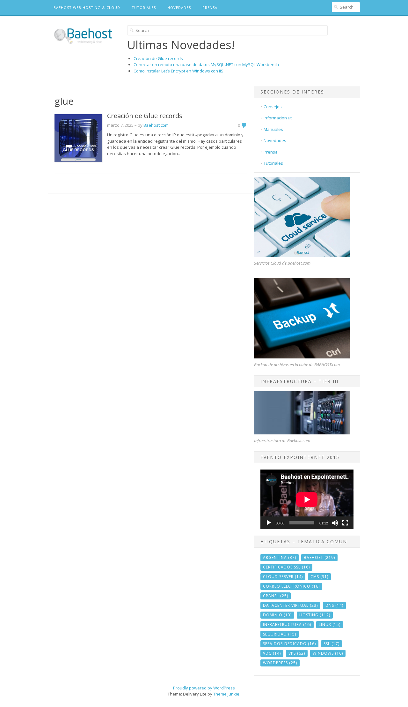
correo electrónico (291, 586)
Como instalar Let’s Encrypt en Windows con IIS (178, 71)
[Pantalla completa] (345, 523)
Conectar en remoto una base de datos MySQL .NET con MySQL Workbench (206, 64)
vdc (272, 653)
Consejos (273, 106)
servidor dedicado (289, 643)
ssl (331, 643)
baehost (319, 557)
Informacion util (279, 118)
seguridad (279, 634)
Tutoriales (144, 7)
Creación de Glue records (158, 58)
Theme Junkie (226, 694)
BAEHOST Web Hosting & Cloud (87, 7)
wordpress (280, 663)
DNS (334, 605)
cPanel (275, 595)
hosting (314, 615)
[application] (306, 499)
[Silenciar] (335, 523)
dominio (277, 615)
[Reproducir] (269, 523)
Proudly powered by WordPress (204, 688)
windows (328, 653)
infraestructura (287, 624)
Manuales (273, 129)
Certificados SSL (286, 567)
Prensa (209, 7)
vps (296, 653)
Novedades (179, 7)
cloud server (283, 576)
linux (329, 624)
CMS (319, 576)
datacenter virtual (290, 605)
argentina (279, 557)
